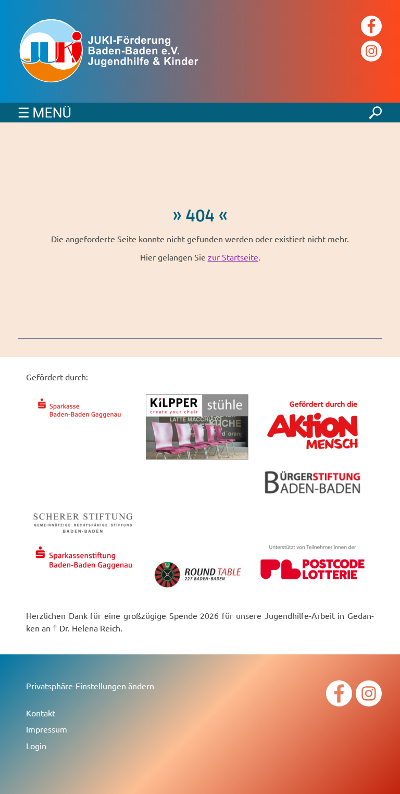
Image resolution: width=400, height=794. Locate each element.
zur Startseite (233, 257)
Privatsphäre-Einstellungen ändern (90, 685)
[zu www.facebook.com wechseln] (371, 27)
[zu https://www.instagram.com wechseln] (371, 52)
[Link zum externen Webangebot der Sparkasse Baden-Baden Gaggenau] (83, 419)
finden (375, 110)
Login (36, 745)
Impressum (46, 729)
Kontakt (40, 713)
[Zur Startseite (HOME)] (122, 51)
